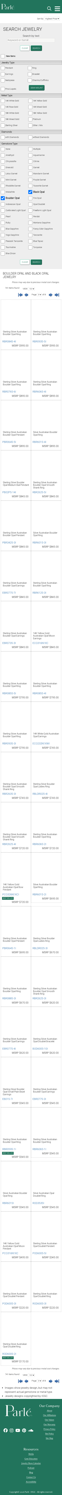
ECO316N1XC (40, 643)
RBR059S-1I (9, 1149)
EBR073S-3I (9, 643)
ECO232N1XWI (41, 743)
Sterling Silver (11, 125)
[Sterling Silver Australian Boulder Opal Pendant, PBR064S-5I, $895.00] (16, 416)
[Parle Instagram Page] (11, 1430)
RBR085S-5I (9, 693)
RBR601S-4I (39, 442)
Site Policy (49, 1433)
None (8, 149)
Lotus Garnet (11, 173)
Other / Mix (38, 125)
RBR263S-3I (9, 793)
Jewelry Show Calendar (31, 1463)
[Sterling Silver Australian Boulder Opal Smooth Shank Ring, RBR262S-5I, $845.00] (46, 466)
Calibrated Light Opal (16, 210)
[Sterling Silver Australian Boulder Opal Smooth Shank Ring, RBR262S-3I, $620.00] (46, 972)
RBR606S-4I (39, 391)
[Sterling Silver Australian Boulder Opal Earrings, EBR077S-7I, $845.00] (16, 567)
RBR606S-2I (39, 844)
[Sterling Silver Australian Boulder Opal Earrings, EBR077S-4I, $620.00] (16, 1022)
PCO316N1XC (10, 1253)
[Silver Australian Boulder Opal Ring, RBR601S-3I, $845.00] (46, 516)
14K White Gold (12, 101)
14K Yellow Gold (40, 101)
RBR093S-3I (9, 743)
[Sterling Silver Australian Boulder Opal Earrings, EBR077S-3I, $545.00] (46, 1073)
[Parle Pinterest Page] (24, 1430)
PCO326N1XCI (10, 894)
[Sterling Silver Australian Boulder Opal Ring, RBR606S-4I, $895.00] (46, 366)
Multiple (36, 149)
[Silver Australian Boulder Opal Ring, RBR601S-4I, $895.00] (46, 416)
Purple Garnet (39, 180)
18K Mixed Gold (12, 119)
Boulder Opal (13, 198)
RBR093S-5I (39, 341)
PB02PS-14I (9, 492)
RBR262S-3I (39, 998)
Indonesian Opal (13, 204)
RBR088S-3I (9, 998)
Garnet (36, 167)
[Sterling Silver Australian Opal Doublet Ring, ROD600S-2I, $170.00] (16, 1328)
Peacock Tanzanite (14, 241)
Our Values (49, 1420)
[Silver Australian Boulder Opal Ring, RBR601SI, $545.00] (16, 1177)
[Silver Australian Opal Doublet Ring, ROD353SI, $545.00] (46, 1177)
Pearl (8, 216)
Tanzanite (37, 235)
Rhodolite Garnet (13, 186)
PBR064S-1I (9, 948)
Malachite (10, 192)
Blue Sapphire (12, 229)
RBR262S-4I (9, 844)
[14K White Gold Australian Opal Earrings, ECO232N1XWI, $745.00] (46, 717)
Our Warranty (49, 1424)
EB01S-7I (7, 1099)
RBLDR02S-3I (40, 948)
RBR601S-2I (39, 894)
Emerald (9, 167)
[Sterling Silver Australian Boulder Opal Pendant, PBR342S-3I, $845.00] (16, 516)
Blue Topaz (38, 241)
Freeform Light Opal (42, 210)
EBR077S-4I (9, 1048)
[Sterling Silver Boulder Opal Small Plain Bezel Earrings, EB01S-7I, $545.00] (16, 1073)
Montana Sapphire (41, 222)
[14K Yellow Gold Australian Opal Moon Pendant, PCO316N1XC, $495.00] (16, 1227)
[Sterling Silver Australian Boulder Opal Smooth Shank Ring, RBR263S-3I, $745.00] (16, 768)
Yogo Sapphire (12, 235)
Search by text (31, 35)
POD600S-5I (39, 1253)
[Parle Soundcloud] (30, 1430)
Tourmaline (11, 247)
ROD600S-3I (39, 1303)
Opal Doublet (39, 204)
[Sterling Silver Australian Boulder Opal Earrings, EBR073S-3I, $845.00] (16, 617)
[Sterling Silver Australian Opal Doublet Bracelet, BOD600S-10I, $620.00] (46, 1022)
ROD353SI (38, 1203)
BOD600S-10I (40, 1048)
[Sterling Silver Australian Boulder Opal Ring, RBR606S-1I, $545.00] (46, 1123)
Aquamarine (39, 155)
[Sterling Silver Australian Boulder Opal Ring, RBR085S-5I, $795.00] (16, 667)
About (49, 1410)
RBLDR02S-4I (40, 793)
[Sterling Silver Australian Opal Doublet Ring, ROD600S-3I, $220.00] (46, 1277)
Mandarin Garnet (41, 173)
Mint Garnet (11, 180)
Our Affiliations (49, 1415)
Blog (31, 1472)
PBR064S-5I (9, 442)
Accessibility (31, 1481)
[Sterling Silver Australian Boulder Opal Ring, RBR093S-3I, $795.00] (16, 717)
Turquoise (37, 247)
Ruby (8, 222)
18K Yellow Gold (40, 113)
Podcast (31, 1468)
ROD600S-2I (9, 1353)
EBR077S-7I (9, 592)
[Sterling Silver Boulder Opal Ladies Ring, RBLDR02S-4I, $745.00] (46, 768)
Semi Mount (37, 88)
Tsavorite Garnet (40, 186)
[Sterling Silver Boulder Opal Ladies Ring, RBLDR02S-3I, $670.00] (46, 922)
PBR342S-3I (9, 542)
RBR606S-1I (39, 1149)
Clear (25, 48)
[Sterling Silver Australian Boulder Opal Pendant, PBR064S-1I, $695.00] (16, 922)
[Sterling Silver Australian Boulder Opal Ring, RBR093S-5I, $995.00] (46, 315)
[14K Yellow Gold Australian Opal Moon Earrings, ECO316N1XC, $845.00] (46, 617)
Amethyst (10, 155)
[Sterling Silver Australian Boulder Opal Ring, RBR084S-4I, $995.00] (16, 315)
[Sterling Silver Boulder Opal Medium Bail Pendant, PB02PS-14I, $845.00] (16, 466)
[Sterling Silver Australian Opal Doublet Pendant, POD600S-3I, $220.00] (16, 1277)
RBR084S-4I (9, 341)
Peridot (36, 216)
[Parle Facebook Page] (6, 1430)
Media (31, 1454)
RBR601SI (8, 1203)
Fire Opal (37, 198)
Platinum (37, 119)
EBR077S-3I (39, 1099)
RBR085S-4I (39, 693)
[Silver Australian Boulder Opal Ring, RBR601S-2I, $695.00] (46, 868)
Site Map (49, 1438)
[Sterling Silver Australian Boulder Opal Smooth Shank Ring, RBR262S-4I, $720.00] (16, 818)
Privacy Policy (49, 1429)
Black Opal (39, 192)
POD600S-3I (9, 1303)
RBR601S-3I (39, 542)
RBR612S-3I (39, 592)
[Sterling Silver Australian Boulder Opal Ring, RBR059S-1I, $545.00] (16, 1123)
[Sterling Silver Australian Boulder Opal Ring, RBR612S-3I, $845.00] (46, 567)
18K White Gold (12, 113)
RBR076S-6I (9, 391)
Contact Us (31, 1477)
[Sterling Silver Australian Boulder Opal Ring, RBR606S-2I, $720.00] (46, 818)
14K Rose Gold (11, 107)
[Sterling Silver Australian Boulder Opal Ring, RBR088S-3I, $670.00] (16, 972)
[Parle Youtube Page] (17, 1430)
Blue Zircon (11, 253)
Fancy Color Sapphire (43, 229)
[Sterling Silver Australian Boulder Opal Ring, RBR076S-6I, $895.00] (16, 366)
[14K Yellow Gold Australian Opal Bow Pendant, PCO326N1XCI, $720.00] (16, 868)
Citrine (36, 161)
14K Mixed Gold (40, 107)
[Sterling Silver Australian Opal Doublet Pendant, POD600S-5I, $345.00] (46, 1227)
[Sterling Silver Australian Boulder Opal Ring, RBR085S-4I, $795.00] (46, 667)
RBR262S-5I (39, 492)
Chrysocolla (11, 161)
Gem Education (31, 1458)
